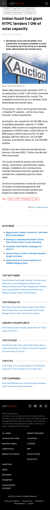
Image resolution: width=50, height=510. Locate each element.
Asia (36, 199)
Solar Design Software (23, 280)
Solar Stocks (7, 345)
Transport (7, 480)
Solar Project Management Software (31, 286)
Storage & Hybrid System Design (23, 293)
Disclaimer (39, 501)
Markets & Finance (10, 454)
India (10, 199)
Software (6, 475)
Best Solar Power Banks (12, 307)
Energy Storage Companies (35, 383)
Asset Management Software (24, 283)
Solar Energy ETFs (10, 366)
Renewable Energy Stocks (34, 345)
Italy (35, 328)
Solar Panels (22, 313)
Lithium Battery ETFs (22, 369)
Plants (6, 9)
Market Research (35, 433)
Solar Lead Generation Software (15, 290)
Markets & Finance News (13, 13)
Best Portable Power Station (33, 307)
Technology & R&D (10, 438)
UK (39, 328)
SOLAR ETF (32, 459)
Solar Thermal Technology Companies (17, 386)
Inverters (7, 464)
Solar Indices (18, 345)
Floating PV (30, 13)
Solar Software (8, 280)
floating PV (27, 199)
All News (6, 433)
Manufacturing (9, 444)
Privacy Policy (27, 501)
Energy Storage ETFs (27, 366)
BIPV (29, 449)
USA (4, 328)
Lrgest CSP (6, 331)
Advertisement (19, 504)
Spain (16, 328)
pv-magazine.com (41, 207)
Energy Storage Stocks (11, 348)
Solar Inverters (33, 313)
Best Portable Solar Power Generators (17, 310)
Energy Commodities (29, 348)
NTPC (17, 199)
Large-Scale (17, 9)
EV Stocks (20, 351)
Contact (31, 504)
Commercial (29, 9)
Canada (30, 328)
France (43, 328)
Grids (4, 470)
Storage (31, 444)
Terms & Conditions (11, 501)
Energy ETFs (36, 369)
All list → (15, 331)
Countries (32, 438)
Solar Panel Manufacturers (12, 383)
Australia (23, 328)
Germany (10, 328)
